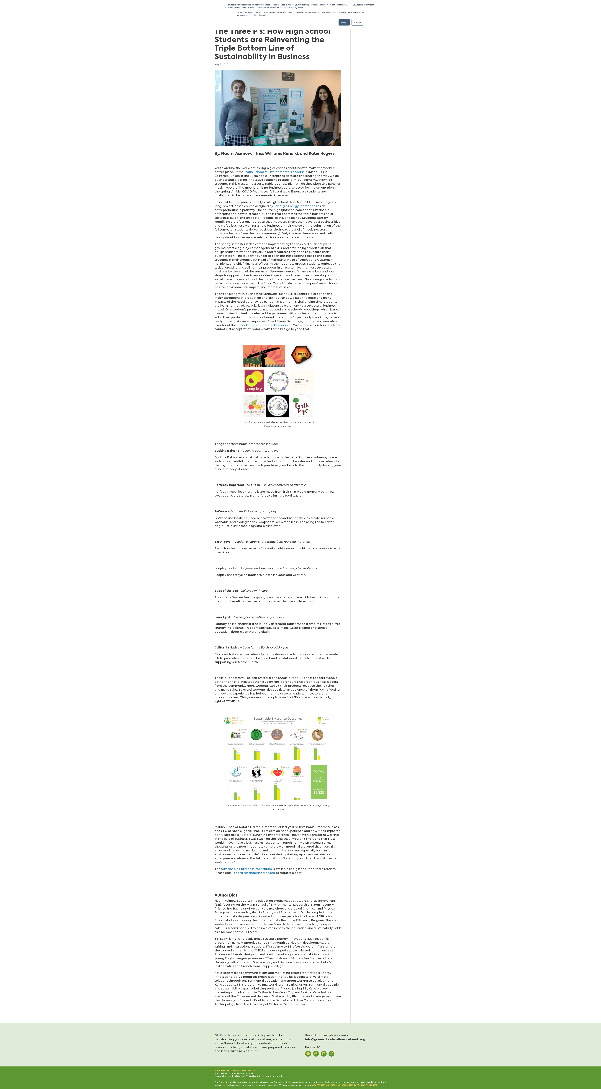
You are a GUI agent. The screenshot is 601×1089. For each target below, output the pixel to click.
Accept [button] (344, 22)
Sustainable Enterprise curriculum (246, 869)
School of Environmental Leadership (263, 325)
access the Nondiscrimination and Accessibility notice (344, 1085)
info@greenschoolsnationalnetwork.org (335, 1039)
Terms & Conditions (226, 1070)
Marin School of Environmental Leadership (275, 172)
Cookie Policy (247, 1070)
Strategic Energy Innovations (295, 206)
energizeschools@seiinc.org (254, 873)
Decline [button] (357, 22)
